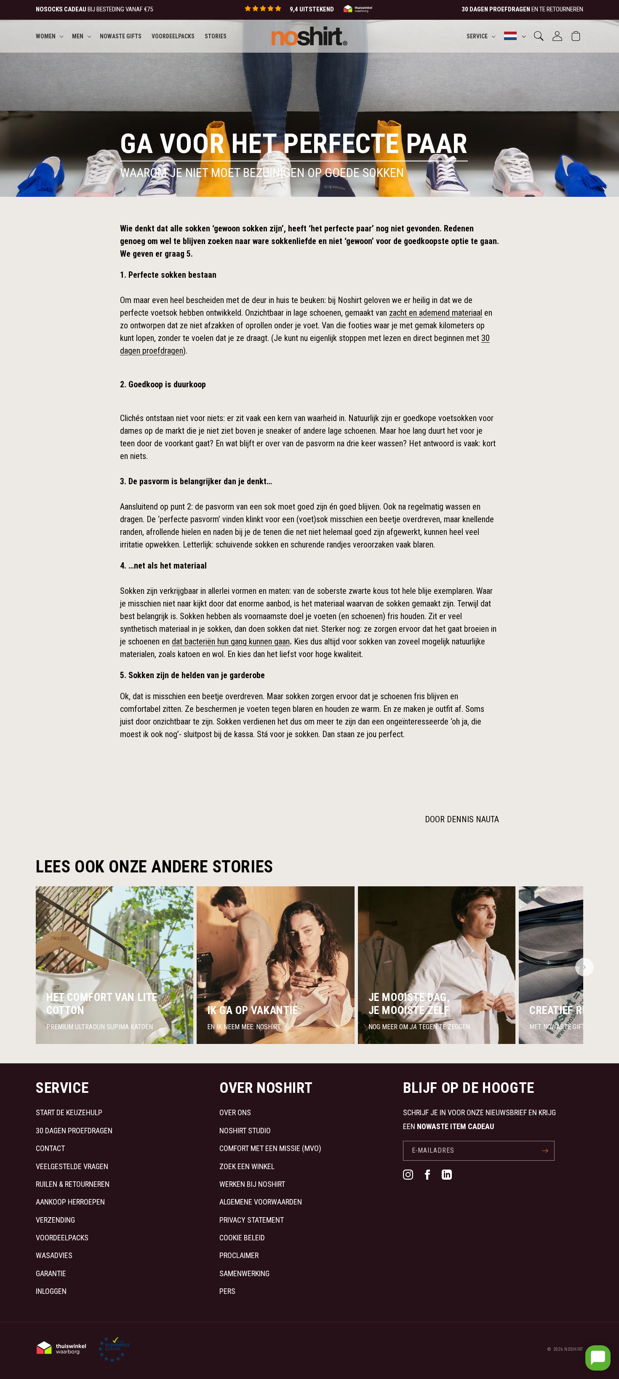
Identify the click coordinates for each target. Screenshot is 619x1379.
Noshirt (573, 1349)
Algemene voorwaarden (260, 1201)
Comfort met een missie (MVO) (270, 1148)
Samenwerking (244, 1273)
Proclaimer (239, 1255)
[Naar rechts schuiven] (584, 967)
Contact (50, 1148)
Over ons (235, 1112)
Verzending (55, 1219)
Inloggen (51, 1291)
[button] (49, 36)
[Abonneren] (545, 1151)
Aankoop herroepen (70, 1201)
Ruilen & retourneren (72, 1184)
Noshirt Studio (245, 1130)
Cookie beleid (242, 1237)
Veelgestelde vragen (72, 1166)
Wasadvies (54, 1255)
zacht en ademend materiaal (435, 313)
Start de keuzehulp (69, 1112)
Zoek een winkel (247, 1166)
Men (77, 35)
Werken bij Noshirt (252, 1184)
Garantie (51, 1273)
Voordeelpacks (62, 1237)
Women (46, 35)
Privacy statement (251, 1219)
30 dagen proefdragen (74, 1130)
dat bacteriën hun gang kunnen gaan (231, 641)
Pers (227, 1291)
